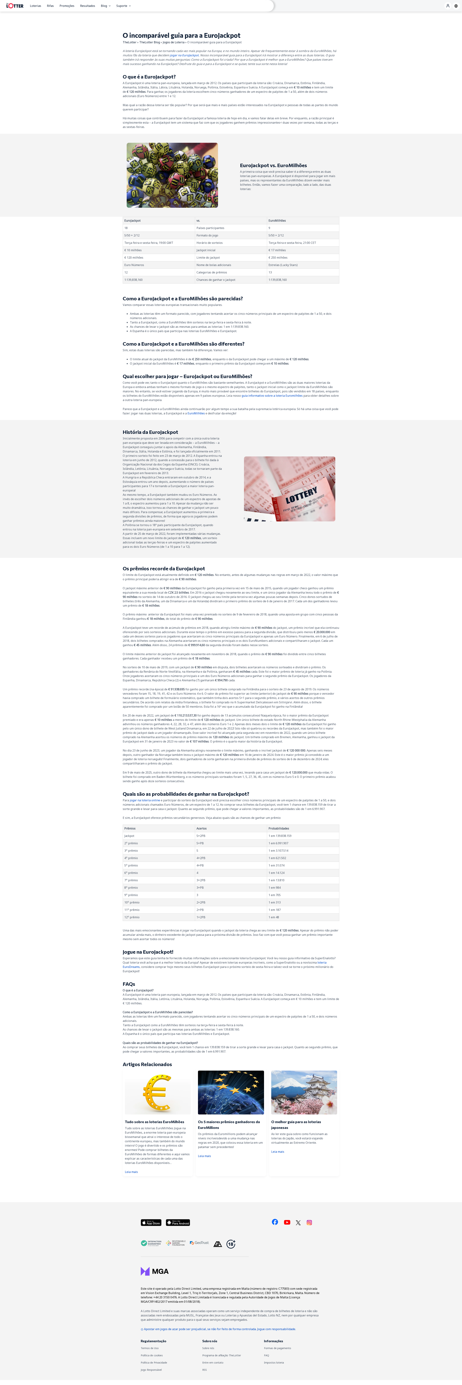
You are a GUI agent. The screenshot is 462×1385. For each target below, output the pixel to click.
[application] (109, 6)
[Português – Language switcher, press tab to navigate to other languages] (456, 6)
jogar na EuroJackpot (184, 55)
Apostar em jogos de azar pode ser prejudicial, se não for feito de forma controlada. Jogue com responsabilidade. (220, 1329)
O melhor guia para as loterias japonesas (296, 1125)
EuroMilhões (196, 413)
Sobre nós (208, 1348)
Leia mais (131, 1172)
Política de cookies (152, 1355)
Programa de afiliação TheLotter (221, 1355)
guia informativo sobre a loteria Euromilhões (272, 396)
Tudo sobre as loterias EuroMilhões (154, 1122)
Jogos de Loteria (173, 42)
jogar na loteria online (145, 800)
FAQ (266, 1355)
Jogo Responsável (151, 1369)
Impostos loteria (274, 1362)
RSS (204, 1369)
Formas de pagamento (277, 1348)
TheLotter (129, 42)
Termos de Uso (150, 1348)
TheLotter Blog (149, 42)
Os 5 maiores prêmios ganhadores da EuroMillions (229, 1125)
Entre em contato (212, 1362)
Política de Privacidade (154, 1362)
